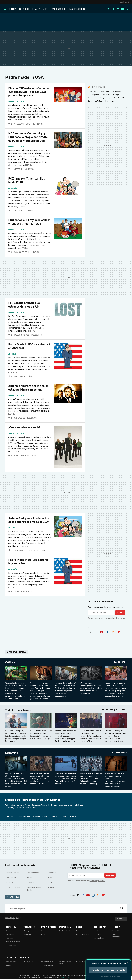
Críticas (10, 662)
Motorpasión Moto (82, 934)
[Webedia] (126, 2)
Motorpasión (80, 931)
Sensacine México (47, 962)
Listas (50, 877)
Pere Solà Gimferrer (22, 124)
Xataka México (11, 962)
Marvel (116, 98)
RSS (113, 631)
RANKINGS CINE (59, 9)
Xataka (8, 931)
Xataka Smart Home (13, 942)
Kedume (17, 592)
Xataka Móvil (10, 934)
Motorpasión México (83, 962)
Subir (119, 919)
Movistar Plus (11, 877)
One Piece (106, 95)
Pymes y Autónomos (116, 935)
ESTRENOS (24, 9)
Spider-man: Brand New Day (34, 888)
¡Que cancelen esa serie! (24, 427)
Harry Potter (109, 101)
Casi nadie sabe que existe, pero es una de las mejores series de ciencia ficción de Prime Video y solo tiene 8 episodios (65, 778)
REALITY (36, 9)
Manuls (17, 376)
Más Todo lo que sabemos (113, 710)
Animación (13, 188)
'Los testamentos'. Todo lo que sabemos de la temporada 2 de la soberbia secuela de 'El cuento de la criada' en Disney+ (90, 736)
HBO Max (73, 816)
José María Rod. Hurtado (24, 550)
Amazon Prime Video (40, 816)
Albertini (18, 169)
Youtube (122, 9)
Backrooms (117, 92)
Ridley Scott (92, 92)
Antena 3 (12, 354)
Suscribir (120, 613)
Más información (66, 977)
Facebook (113, 9)
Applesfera (9, 938)
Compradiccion (99, 938)
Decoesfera (98, 934)
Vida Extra (27, 934)
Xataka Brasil (10, 965)
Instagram (108, 9)
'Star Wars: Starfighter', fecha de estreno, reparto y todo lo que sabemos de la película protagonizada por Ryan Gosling (15, 736)
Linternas (51, 887)
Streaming (11, 752)
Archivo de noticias (17, 652)
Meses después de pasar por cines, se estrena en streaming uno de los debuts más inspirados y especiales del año (40, 778)
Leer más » (28, 120)
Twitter (126, 9)
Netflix (29, 877)
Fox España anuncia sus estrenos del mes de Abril (24, 304)
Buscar (122, 908)
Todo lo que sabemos (18, 710)
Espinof (43, 934)
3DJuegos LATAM (29, 962)
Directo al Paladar (65, 931)
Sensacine (44, 931)
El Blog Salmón (117, 931)
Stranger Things (105, 98)
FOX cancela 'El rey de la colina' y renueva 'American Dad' (29, 221)
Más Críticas (119, 662)
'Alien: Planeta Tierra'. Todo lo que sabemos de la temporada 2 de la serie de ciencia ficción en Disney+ (41, 735)
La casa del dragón (13, 887)
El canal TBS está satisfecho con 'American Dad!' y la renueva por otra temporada (29, 92)
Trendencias (98, 931)
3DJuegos (27, 931)
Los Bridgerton (94, 95)
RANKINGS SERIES (77, 9)
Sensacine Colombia (48, 965)
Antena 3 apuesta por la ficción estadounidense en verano (28, 387)
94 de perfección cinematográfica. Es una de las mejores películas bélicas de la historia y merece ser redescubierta (91, 688)
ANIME (46, 9)
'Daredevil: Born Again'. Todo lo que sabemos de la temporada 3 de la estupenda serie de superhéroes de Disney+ (115, 736)
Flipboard (117, 9)
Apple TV (54, 816)
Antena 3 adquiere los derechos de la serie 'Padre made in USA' (29, 520)
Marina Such (19, 456)
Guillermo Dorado (21, 335)
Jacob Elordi (104, 92)
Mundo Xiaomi (11, 945)
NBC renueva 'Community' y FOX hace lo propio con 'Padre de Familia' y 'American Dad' (28, 137)
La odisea (63, 816)
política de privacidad (117, 618)
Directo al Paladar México (65, 963)
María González (20, 252)
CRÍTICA (12, 9)
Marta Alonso (19, 418)
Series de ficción (16, 102)
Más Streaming (118, 752)
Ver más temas (13, 897)
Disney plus (52, 872)
